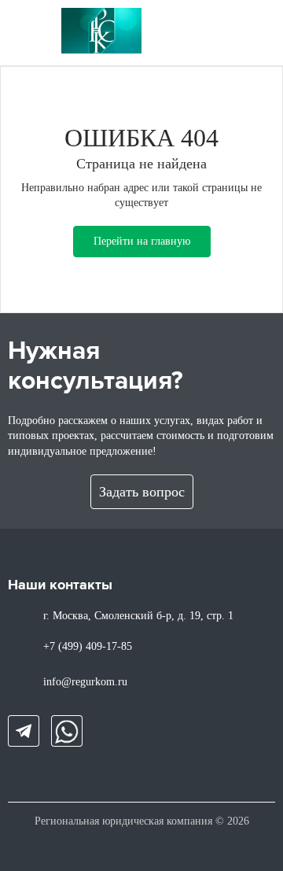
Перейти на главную (142, 241)
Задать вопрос (142, 492)
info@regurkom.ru (85, 682)
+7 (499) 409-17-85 (87, 646)
